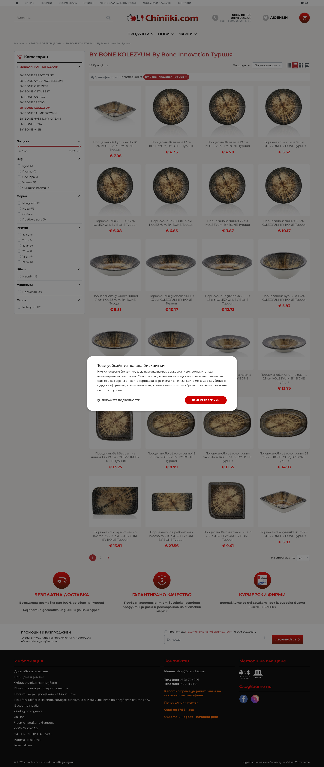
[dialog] (162, 383)
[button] (118, 400)
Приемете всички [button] (206, 400)
